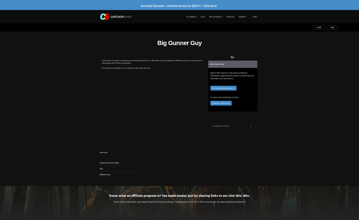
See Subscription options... (223, 88)
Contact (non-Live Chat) (109, 163)
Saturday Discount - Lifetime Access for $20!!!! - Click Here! (179, 5)
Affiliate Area (105, 174)
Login (319, 27)
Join (332, 27)
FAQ (101, 168)
